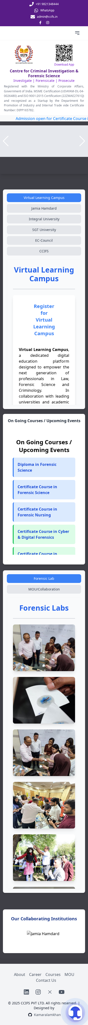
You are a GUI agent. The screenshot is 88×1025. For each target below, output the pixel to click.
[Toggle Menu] (77, 33)
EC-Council (44, 240)
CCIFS (44, 251)
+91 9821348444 (47, 4)
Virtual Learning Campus (44, 197)
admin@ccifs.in (47, 17)
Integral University (44, 219)
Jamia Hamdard (44, 208)
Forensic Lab (44, 578)
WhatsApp (47, 10)
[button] (44, 489)
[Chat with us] (75, 1012)
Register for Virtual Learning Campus (44, 320)
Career (35, 974)
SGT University (44, 229)
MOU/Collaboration (44, 589)
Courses (53, 974)
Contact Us (46, 980)
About (19, 974)
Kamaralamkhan (47, 1014)
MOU (69, 974)
